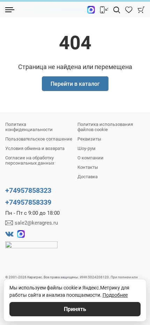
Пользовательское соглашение (38, 139)
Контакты (87, 167)
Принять (75, 309)
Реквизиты (89, 139)
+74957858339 (28, 202)
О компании (90, 157)
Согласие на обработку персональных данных (29, 160)
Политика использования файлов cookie (105, 127)
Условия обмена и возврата (35, 148)
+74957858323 (28, 190)
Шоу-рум (86, 148)
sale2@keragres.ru (36, 223)
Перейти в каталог (75, 84)
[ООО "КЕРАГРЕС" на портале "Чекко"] (31, 250)
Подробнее (115, 295)
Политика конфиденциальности (29, 127)
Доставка (87, 176)
